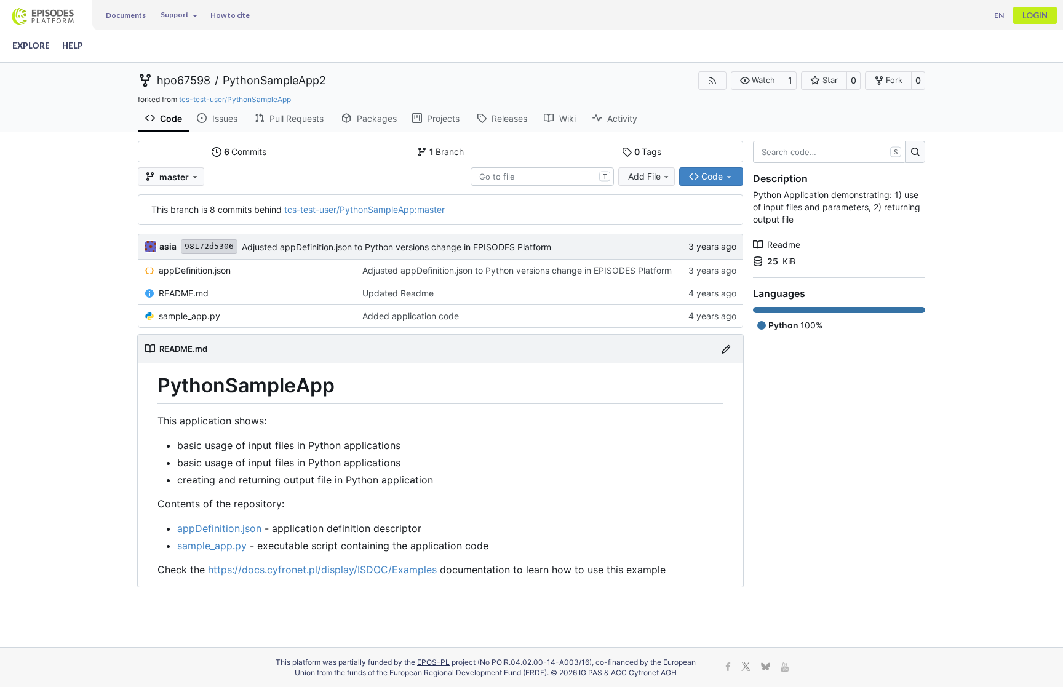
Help (72, 45)
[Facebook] (728, 667)
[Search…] (915, 152)
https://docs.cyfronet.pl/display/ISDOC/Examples (322, 569)
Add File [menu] (644, 176)
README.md (184, 293)
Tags (648, 151)
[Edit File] (726, 348)
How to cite (230, 15)
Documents (126, 15)
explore (31, 45)
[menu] (178, 15)
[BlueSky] (765, 667)
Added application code (410, 316)
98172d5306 (209, 246)
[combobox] (542, 176)
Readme (783, 244)
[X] (745, 667)
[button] (757, 80)
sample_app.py (189, 316)
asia (168, 246)
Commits (245, 151)
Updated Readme (398, 293)
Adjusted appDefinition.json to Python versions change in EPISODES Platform (396, 247)
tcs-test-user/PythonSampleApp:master (364, 209)
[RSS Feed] (712, 80)
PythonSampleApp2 (274, 80)
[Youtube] (785, 667)
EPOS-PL (433, 662)
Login (1035, 15)
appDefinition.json (195, 270)
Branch (446, 151)
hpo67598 (183, 80)
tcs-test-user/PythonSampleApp (235, 99)
